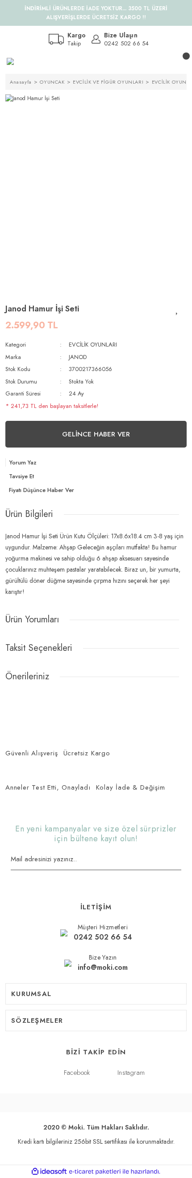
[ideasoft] (49, 1171)
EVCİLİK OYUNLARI (93, 344)
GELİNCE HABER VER (96, 434)
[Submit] (178, 860)
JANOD (78, 357)
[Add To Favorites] (177, 309)
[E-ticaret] (95, 1172)
